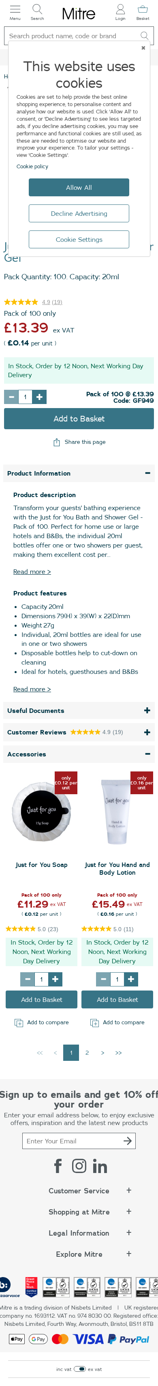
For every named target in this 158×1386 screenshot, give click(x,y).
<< (40, 1052)
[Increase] (55, 979)
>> (118, 1052)
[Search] (145, 36)
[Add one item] (39, 397)
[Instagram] (79, 1165)
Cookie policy (32, 166)
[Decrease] (27, 979)
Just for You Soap (42, 865)
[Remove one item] (11, 397)
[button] (79, 1195)
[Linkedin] (100, 1165)
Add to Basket (79, 418)
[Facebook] (57, 1165)
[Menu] (15, 9)
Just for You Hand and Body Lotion (117, 868)
